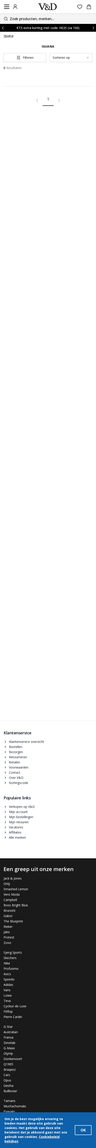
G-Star (8, 1026)
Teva (7, 1001)
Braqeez (10, 1069)
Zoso (7, 943)
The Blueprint (13, 921)
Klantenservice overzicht (26, 741)
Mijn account (18, 812)
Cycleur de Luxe (15, 1006)
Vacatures (16, 827)
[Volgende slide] (93, 28)
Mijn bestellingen (21, 817)
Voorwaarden (18, 767)
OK (83, 1130)
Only (7, 884)
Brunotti (9, 910)
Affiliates (15, 832)
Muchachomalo (15, 1106)
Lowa (8, 995)
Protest (9, 937)
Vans (7, 990)
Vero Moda (12, 894)
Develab (9, 1043)
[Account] (15, 6)
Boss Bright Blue (16, 905)
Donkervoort (13, 1059)
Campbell (10, 900)
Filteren (28, 57)
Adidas (8, 985)
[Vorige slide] (2, 28)
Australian (11, 1032)
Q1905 (8, 1064)
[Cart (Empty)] (88, 6)
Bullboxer (10, 1091)
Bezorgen (16, 752)
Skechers (10, 958)
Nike (7, 963)
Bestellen (15, 747)
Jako (7, 932)
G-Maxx (9, 1048)
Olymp (8, 1053)
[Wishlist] (79, 6)
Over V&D (16, 777)
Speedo (9, 979)
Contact (14, 772)
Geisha (8, 1085)
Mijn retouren (19, 822)
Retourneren (18, 757)
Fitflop (8, 1011)
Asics (7, 974)
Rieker (8, 926)
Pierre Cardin (13, 1017)
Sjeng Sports (13, 952)
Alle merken (17, 837)
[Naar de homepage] (47, 6)
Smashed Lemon (16, 889)
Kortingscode (18, 783)
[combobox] (48, 19)
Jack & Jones (13, 878)
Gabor (8, 916)
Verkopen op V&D (22, 806)
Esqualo (9, 1111)
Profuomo (11, 968)
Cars (7, 1075)
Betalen (14, 762)
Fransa (8, 1037)
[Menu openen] (7, 6)
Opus (7, 1080)
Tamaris (9, 1101)
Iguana (8, 36)
